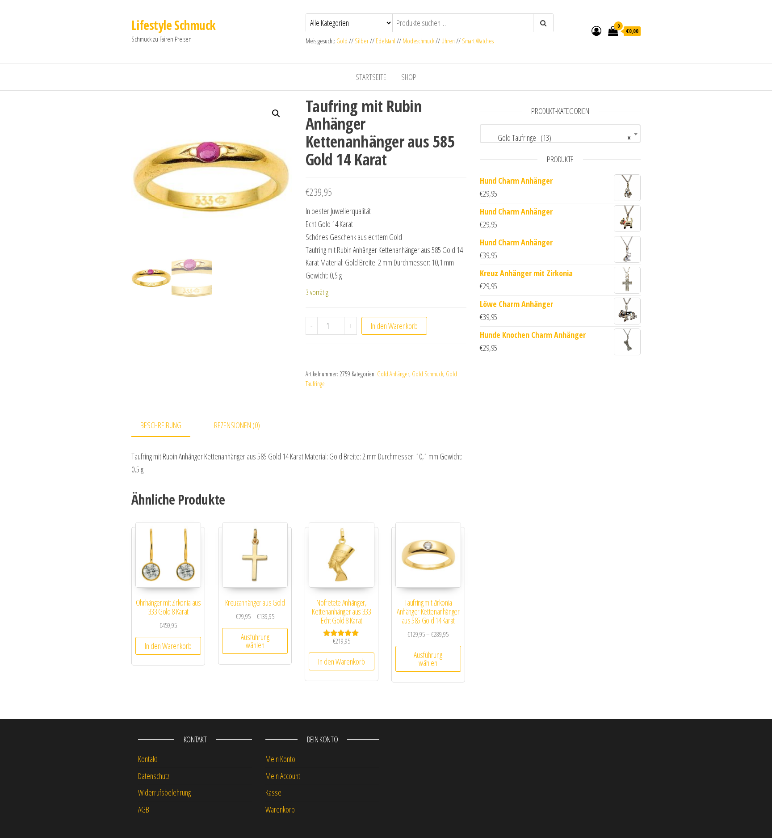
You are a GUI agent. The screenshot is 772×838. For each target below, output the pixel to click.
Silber (362, 41)
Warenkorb (280, 809)
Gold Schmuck (427, 374)
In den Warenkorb (394, 325)
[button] (276, 113)
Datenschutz (153, 776)
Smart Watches (478, 41)
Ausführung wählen (255, 641)
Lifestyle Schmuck (173, 25)
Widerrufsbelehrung (164, 792)
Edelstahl (385, 41)
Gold (342, 41)
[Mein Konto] (596, 30)
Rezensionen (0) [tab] (237, 425)
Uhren (448, 41)
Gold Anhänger (393, 374)
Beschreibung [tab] (160, 425)
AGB (143, 809)
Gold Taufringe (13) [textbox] (557, 137)
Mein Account (282, 776)
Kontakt (147, 759)
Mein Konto (280, 759)
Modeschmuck (418, 41)
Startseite (371, 77)
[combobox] (560, 133)
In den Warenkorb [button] (168, 645)
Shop (408, 77)
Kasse (273, 792)
